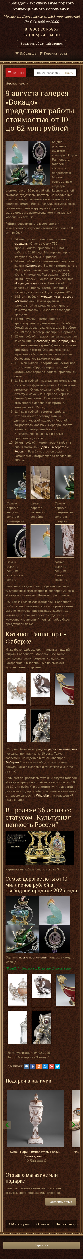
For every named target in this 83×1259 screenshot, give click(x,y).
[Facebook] (32, 1066)
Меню (18, 73)
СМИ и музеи (19, 1224)
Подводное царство (30, 283)
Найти (69, 73)
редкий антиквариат (62, 749)
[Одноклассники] (39, 1066)
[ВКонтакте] (26, 1066)
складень (21, 243)
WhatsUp (42, 795)
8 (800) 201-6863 (41, 29)
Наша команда (67, 1224)
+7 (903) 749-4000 (41, 35)
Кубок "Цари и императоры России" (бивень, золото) (36, 1154)
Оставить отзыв (61, 1201)
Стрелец (33, 265)
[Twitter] (57, 1066)
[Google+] (51, 1066)
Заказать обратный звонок (41, 44)
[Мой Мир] (45, 1066)
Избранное (28, 54)
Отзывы (42, 1224)
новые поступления (33, 957)
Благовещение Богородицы (54, 341)
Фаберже (12, 762)
